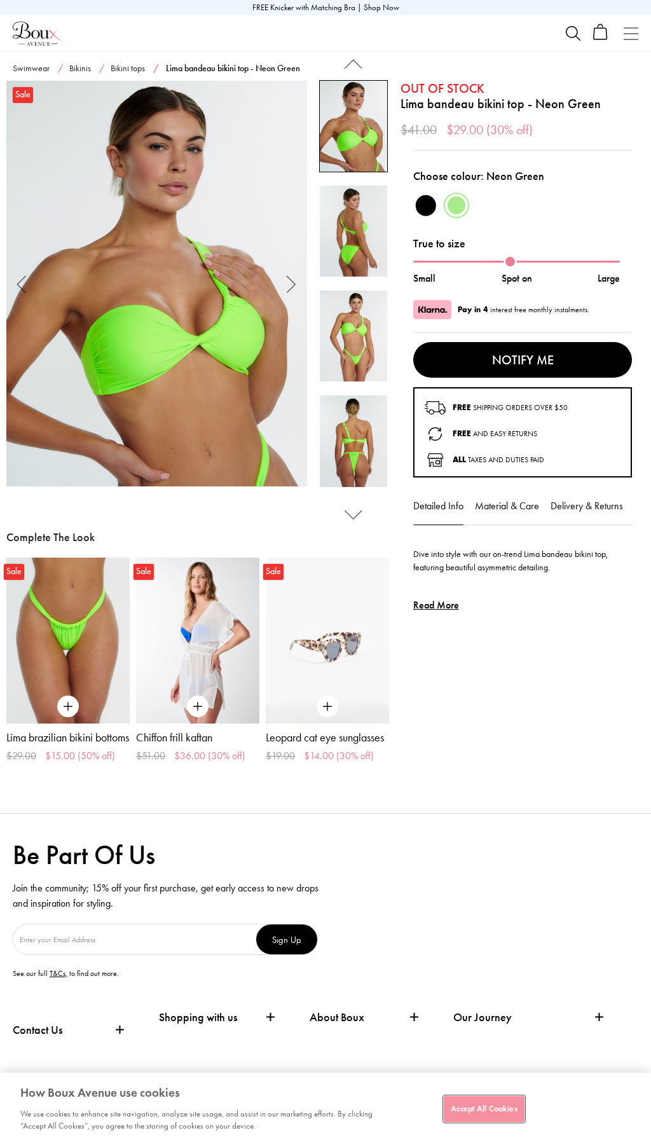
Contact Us (37, 1030)
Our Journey (482, 1017)
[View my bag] (600, 37)
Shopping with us (198, 1017)
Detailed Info (438, 506)
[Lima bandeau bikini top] (156, 283)
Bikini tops (128, 68)
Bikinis (80, 68)
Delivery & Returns (587, 506)
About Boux (337, 1017)
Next (291, 283)
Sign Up (286, 939)
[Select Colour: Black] (426, 205)
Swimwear (31, 68)
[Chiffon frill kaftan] (197, 641)
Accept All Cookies (484, 1108)
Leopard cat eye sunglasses (325, 737)
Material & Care (507, 506)
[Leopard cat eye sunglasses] (327, 641)
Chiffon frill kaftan (174, 737)
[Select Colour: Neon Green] (456, 205)
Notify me (523, 359)
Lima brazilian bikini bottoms (67, 737)
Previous (22, 283)
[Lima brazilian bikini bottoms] (68, 641)
